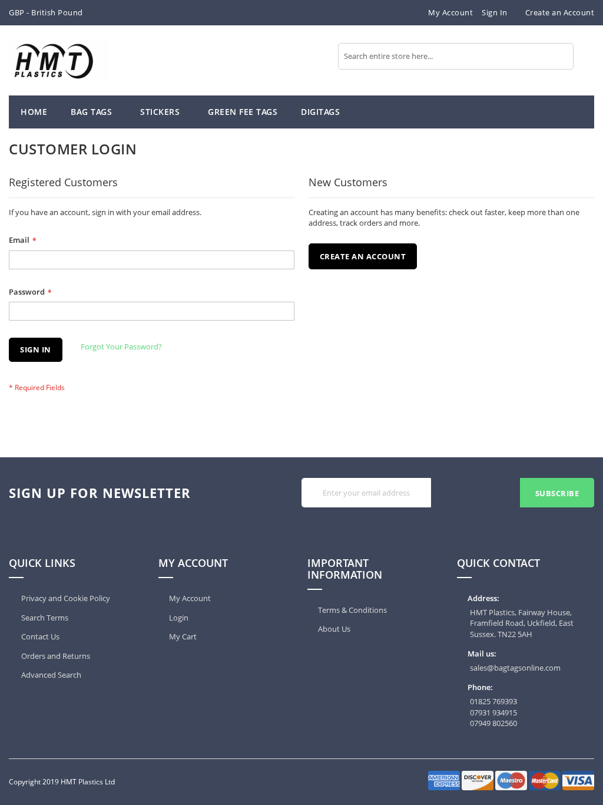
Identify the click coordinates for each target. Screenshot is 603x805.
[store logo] (59, 60)
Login (178, 617)
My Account (450, 12)
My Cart (183, 636)
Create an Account (560, 12)
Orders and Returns (54, 656)
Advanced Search (50, 674)
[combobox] (456, 56)
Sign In (495, 12)
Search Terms (43, 617)
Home (34, 111)
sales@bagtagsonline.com (515, 667)
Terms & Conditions (352, 610)
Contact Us (39, 636)
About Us (334, 628)
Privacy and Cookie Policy (64, 598)
